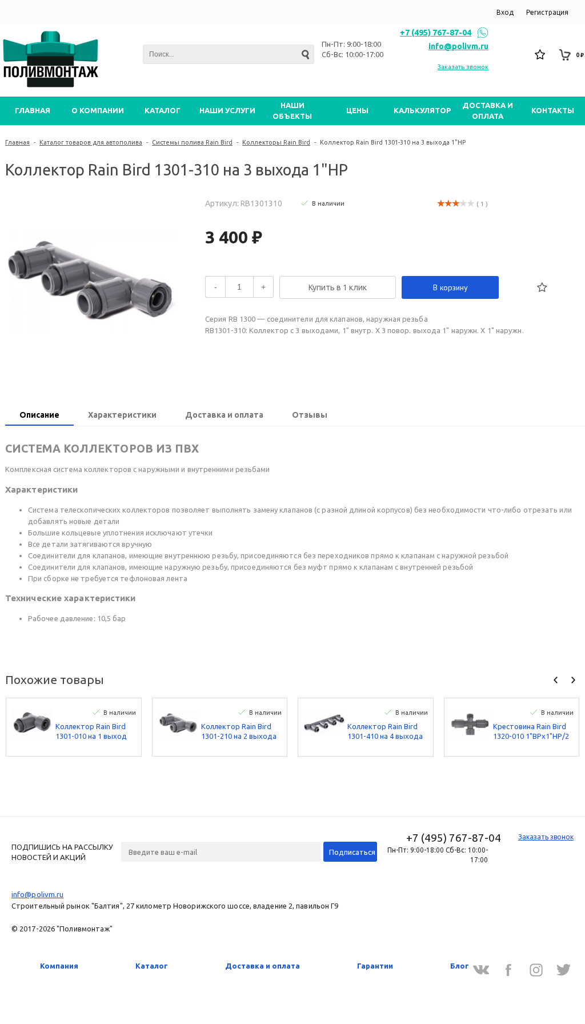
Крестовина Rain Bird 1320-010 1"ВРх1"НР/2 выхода (531, 731)
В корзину (450, 287)
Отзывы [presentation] (309, 414)
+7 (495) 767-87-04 (435, 32)
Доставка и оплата (262, 966)
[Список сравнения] (516, 55)
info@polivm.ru (458, 46)
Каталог (151, 966)
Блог (459, 966)
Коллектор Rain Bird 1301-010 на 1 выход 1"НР (91, 731)
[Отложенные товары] (540, 55)
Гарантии (375, 966)
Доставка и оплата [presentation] (224, 414)
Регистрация (547, 12)
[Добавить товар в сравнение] (517, 287)
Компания (59, 966)
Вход (505, 12)
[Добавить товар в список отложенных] (542, 287)
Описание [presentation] (39, 414)
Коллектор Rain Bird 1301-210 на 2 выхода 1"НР (239, 731)
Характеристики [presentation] (122, 414)
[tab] (39, 416)
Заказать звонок (463, 66)
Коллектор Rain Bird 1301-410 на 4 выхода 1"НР (385, 731)
